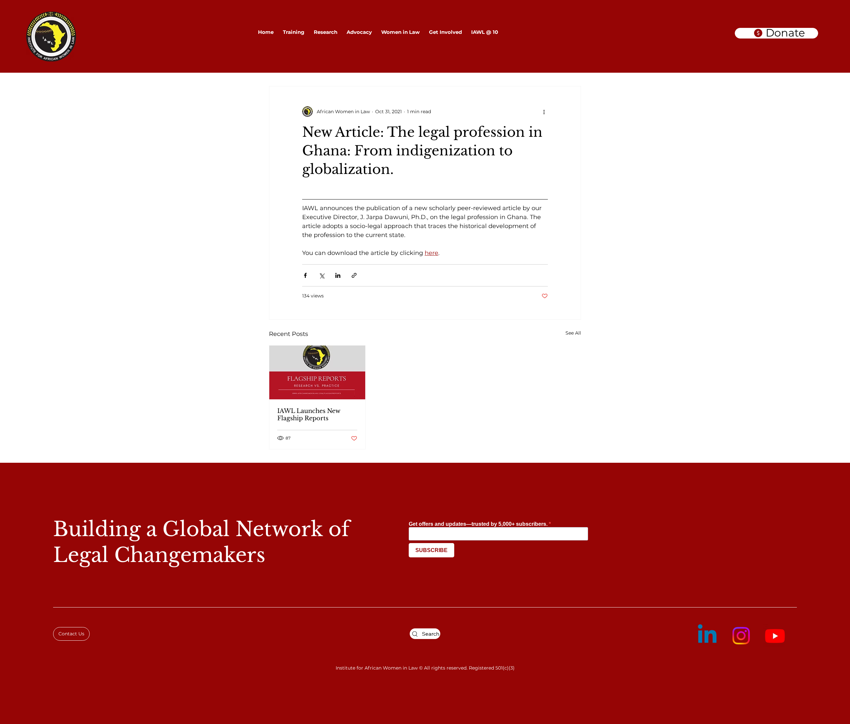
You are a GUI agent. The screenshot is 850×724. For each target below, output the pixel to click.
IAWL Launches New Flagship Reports (308, 414)
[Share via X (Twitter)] (321, 275)
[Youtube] (775, 635)
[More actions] (544, 112)
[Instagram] (741, 635)
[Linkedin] (707, 635)
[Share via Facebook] (305, 275)
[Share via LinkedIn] (338, 275)
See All (573, 333)
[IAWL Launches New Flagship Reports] (317, 372)
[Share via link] (354, 275)
